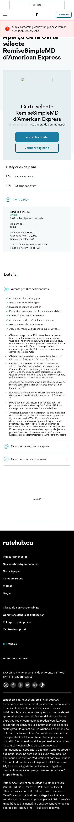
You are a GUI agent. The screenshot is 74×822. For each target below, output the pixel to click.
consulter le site (37, 137)
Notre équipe (11, 571)
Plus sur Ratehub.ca (15, 556)
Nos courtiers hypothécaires (20, 564)
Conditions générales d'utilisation (23, 614)
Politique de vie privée (17, 622)
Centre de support (14, 629)
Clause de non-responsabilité (21, 607)
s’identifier (63, 14)
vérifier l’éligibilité (37, 148)
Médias (7, 585)
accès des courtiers (15, 658)
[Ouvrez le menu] (4, 14)
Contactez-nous (13, 578)
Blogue (7, 593)
